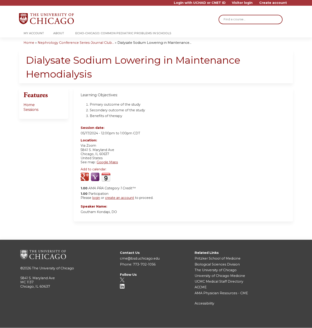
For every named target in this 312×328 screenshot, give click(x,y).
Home (29, 43)
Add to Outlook (117, 177)
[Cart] (291, 4)
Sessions (31, 109)
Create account (273, 3)
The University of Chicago (53, 268)
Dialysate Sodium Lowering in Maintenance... (154, 43)
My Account (34, 33)
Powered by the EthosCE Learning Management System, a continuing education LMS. (277, 320)
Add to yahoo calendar (95, 177)
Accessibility (204, 303)
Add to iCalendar (106, 177)
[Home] (46, 18)
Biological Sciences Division (217, 264)
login (96, 198)
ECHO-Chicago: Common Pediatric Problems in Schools (123, 33)
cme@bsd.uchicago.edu (140, 258)
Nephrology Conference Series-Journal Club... (76, 43)
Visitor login (242, 3)
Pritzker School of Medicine (218, 258)
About (58, 33)
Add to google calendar (85, 177)
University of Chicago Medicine (220, 276)
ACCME (201, 287)
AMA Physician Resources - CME (221, 293)
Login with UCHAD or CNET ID (200, 3)
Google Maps (107, 162)
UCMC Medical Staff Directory (219, 281)
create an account (119, 198)
